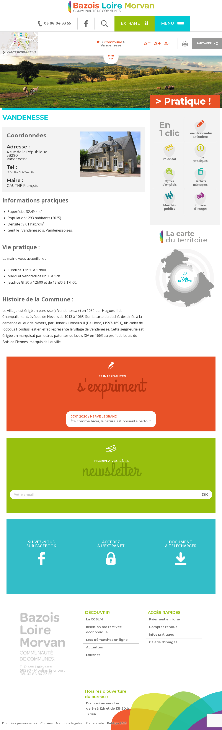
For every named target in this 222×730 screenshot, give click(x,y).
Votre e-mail (111, 494)
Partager (204, 43)
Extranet (131, 23)
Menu (167, 23)
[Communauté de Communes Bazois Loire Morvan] (111, 8)
